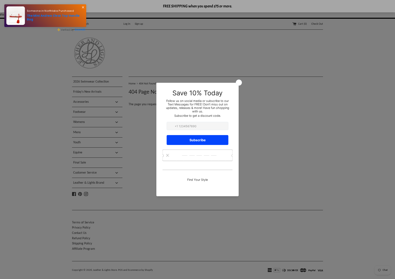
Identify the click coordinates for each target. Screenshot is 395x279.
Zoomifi (80, 30)
